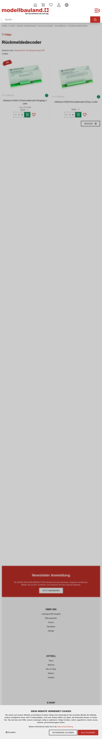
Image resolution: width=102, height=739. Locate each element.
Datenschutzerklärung (65, 727)
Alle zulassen (88, 733)
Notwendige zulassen (63, 733)
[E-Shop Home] (25, 12)
